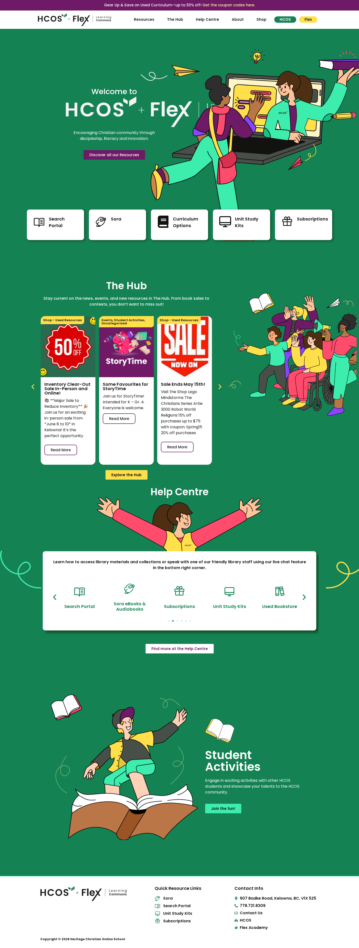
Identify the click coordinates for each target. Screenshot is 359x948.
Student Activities (129, 320)
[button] (33, 387)
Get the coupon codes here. (228, 5)
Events (106, 320)
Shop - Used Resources (62, 320)
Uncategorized (114, 323)
